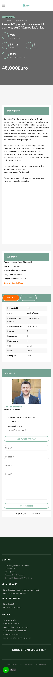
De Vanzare (32, 326)
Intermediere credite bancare (16, 627)
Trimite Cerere (26, 506)
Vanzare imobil (9, 620)
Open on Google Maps (13, 283)
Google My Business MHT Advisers (18, 578)
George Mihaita (13, 406)
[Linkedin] (9, 413)
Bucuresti (23, 270)
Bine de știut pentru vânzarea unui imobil (21, 590)
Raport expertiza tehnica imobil (17, 638)
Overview (11, 298)
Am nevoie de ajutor (12, 607)
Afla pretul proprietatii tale (14, 593)
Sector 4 (22, 279)
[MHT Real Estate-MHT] (26, 5)
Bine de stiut (8, 604)
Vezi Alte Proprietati (26, 439)
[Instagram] (10, 413)
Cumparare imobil (11, 623)
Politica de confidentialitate (35, 665)
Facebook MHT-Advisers (15, 575)
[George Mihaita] (26, 391)
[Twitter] (5, 413)
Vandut (30, 351)
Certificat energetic (11, 634)
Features (28, 298)
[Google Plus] (7, 413)
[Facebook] (3, 413)
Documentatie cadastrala (14, 631)
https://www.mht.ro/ (17, 430)
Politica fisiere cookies (15, 665)
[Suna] (6, 670)
